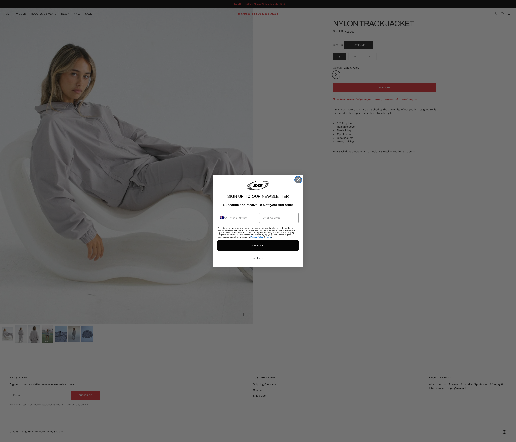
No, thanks (258, 258)
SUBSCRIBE (258, 245)
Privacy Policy (256, 237)
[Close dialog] (298, 179)
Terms (268, 237)
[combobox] (223, 218)
